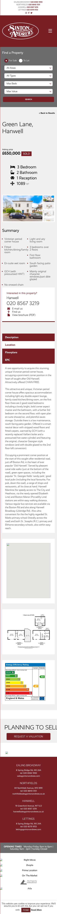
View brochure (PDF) (23, 315)
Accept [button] (26, 910)
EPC (7, 360)
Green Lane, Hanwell (17, 127)
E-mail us (17, 308)
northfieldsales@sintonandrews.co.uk (28, 794)
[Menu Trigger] (50, 31)
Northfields (22, 5)
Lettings (22, 10)
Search (28, 99)
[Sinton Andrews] (20, 38)
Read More (36, 910)
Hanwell (22, 7)
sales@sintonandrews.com (28, 776)
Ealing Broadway (22, 2)
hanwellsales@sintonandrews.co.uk (28, 811)
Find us (16, 312)
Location (10, 344)
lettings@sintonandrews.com (28, 829)
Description (11, 337)
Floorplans (11, 352)
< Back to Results (47, 113)
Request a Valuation (28, 736)
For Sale (13, 60)
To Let (26, 60)
